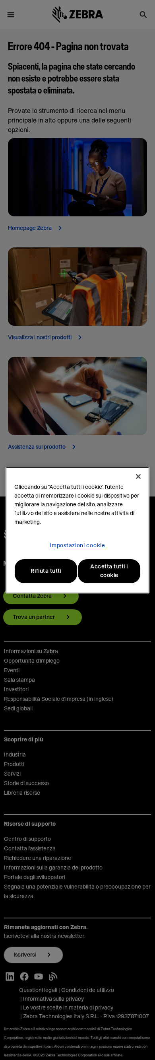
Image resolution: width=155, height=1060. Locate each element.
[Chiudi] (138, 476)
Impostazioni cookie (77, 545)
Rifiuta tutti (46, 571)
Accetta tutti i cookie (109, 571)
